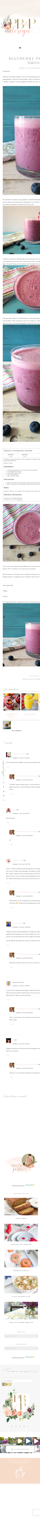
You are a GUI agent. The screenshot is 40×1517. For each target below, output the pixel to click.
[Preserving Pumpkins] (21, 1223)
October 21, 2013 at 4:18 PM (21, 1007)
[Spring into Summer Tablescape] (21, 1274)
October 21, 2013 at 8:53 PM (24, 929)
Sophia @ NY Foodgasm (19, 747)
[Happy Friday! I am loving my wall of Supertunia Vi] (4, 1395)
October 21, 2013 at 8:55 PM (24, 819)
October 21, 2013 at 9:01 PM (24, 769)
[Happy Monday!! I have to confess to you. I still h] (36, 1403)
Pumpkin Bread (21, 1175)
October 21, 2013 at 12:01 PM (21, 844)
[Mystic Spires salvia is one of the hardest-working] (28, 1395)
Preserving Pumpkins (21, 1226)
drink (32, 673)
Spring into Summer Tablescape (21, 1277)
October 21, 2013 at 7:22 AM (21, 750)
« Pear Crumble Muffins (16, 724)
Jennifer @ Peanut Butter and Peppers (27, 766)
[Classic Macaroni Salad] (21, 1249)
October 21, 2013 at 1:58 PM (21, 955)
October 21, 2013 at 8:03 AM (21, 800)
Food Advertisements (17, 1144)
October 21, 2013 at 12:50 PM (21, 901)
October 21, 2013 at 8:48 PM (24, 979)
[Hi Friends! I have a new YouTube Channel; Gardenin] (36, 1395)
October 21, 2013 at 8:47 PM (24, 1029)
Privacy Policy (20, 1416)
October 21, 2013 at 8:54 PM (24, 873)
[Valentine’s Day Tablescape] (21, 1198)
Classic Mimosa (29, 708)
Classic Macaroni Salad (21, 1252)
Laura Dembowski (18, 898)
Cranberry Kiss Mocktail (11, 709)
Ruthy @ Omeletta (18, 841)
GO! (7, 1338)
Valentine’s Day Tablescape (21, 1201)
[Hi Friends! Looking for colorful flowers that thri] (20, 1395)
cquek (14, 797)
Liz (13, 1004)
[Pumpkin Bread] (21, 1172)
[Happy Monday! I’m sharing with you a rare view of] (4, 1403)
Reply (8, 758)
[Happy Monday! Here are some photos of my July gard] (12, 1395)
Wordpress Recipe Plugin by (13, 496)
